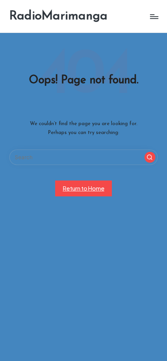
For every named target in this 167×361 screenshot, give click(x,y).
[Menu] (154, 16)
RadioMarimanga (58, 16)
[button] (149, 157)
